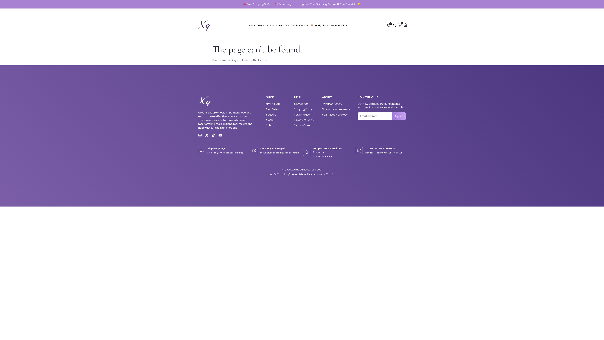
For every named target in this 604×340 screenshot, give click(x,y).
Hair (269, 25)
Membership (338, 25)
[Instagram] (200, 135)
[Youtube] (220, 135)
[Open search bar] (394, 25)
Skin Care (281, 25)
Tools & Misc (299, 25)
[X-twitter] (207, 135)
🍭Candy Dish (318, 25)
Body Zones (255, 25)
